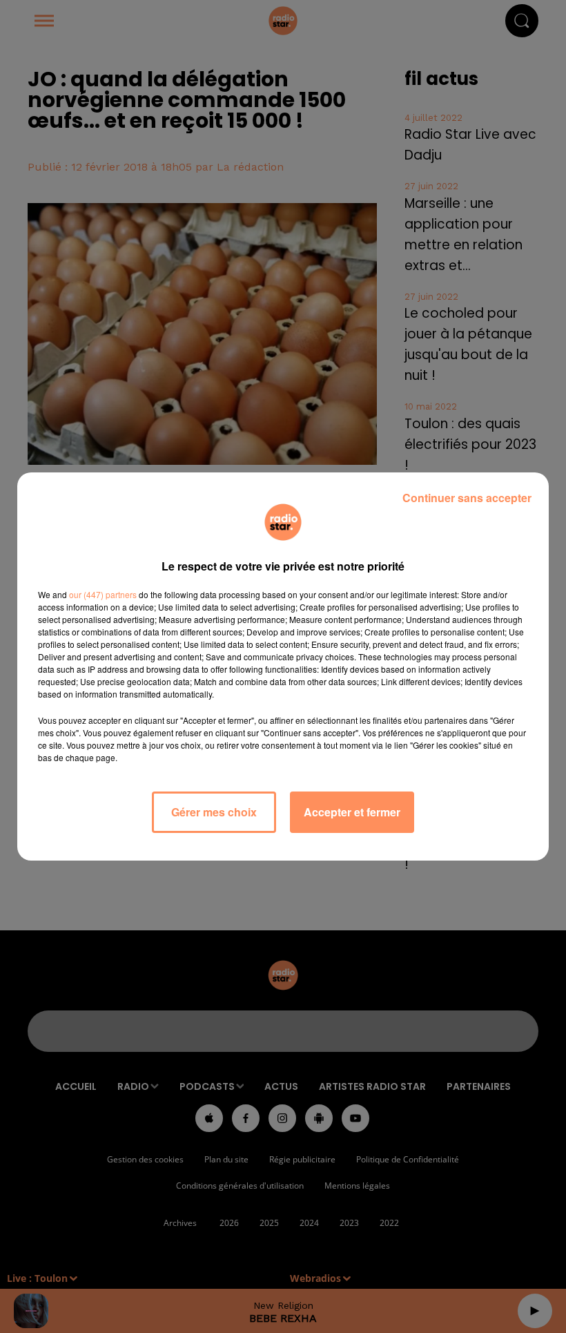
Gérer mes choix (214, 812)
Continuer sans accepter (466, 498)
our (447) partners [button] (103, 594)
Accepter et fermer (352, 812)
